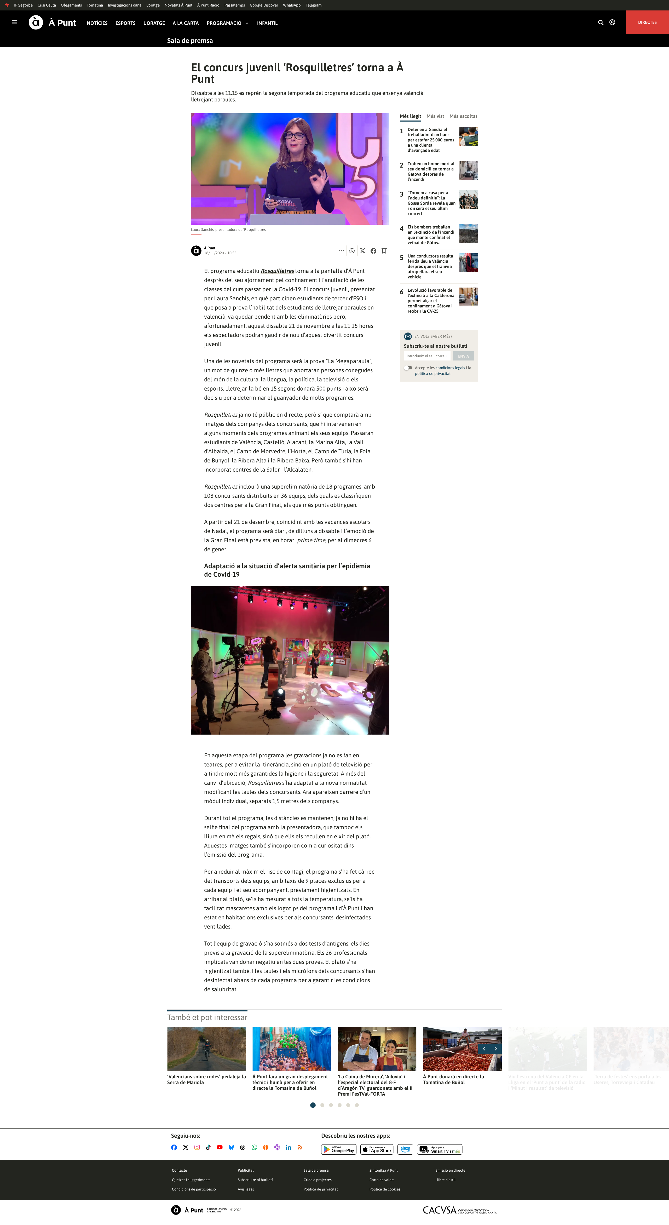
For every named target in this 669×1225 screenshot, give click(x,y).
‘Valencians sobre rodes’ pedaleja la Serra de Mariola (206, 1079)
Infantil (267, 23)
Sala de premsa (190, 40)
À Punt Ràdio (208, 5)
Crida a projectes (318, 1180)
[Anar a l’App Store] (377, 1149)
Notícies (97, 23)
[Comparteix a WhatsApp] (352, 250)
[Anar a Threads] (244, 1147)
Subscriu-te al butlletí (255, 1180)
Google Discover (264, 5)
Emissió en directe (450, 1170)
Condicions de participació (194, 1189)
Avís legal (246, 1189)
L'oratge (153, 5)
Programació (224, 23)
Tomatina (95, 5)
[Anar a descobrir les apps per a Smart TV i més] (440, 1149)
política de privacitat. (433, 373)
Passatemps (234, 5)
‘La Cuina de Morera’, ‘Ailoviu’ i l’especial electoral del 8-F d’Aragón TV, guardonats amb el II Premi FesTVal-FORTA (375, 1085)
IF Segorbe (23, 5)
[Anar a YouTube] (221, 1147)
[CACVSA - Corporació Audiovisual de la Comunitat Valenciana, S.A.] (460, 1210)
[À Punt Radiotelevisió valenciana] (199, 1210)
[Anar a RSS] (301, 1147)
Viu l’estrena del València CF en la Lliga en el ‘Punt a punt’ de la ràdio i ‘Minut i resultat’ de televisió (547, 1082)
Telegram (314, 5)
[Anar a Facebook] (175, 1147)
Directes (647, 22)
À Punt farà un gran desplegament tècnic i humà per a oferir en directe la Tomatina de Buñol (290, 1082)
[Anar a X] (187, 1147)
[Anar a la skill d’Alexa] (405, 1149)
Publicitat (246, 1170)
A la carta (186, 23)
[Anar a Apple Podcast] (278, 1147)
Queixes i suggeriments (191, 1180)
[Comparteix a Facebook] (373, 250)
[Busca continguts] (601, 22)
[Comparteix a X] (362, 250)
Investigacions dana (124, 5)
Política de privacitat (321, 1189)
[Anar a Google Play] (338, 1149)
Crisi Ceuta (47, 5)
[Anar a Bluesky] (232, 1147)
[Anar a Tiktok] (209, 1147)
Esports (126, 23)
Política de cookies (385, 1189)
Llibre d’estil (445, 1180)
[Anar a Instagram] (198, 1147)
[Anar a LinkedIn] (289, 1147)
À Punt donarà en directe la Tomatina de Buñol (453, 1079)
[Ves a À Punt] (52, 22)
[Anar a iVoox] (266, 1147)
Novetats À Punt (178, 5)
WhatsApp (292, 5)
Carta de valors (382, 1180)
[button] (313, 1105)
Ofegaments (71, 5)
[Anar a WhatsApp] (255, 1147)
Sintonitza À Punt (384, 1170)
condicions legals (450, 367)
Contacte (179, 1170)
